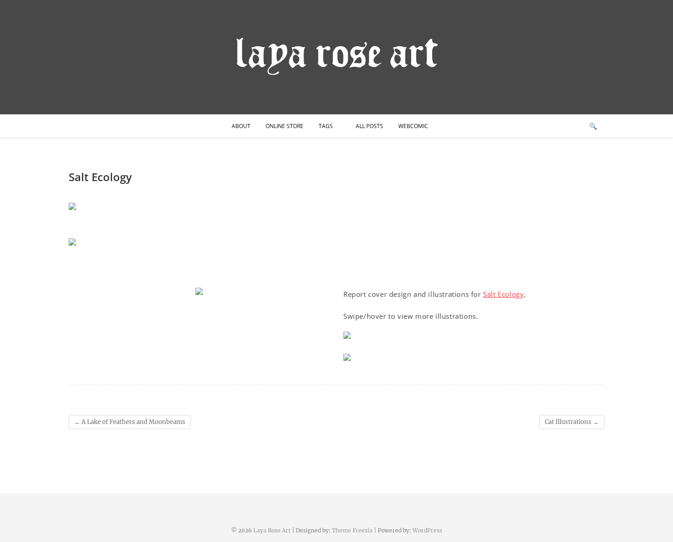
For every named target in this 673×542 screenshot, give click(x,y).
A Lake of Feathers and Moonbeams (129, 422)
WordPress (427, 530)
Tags (326, 126)
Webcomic (413, 126)
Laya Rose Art (272, 530)
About (241, 126)
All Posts (369, 126)
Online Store (285, 126)
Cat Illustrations (572, 422)
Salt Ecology (503, 294)
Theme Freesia (352, 530)
